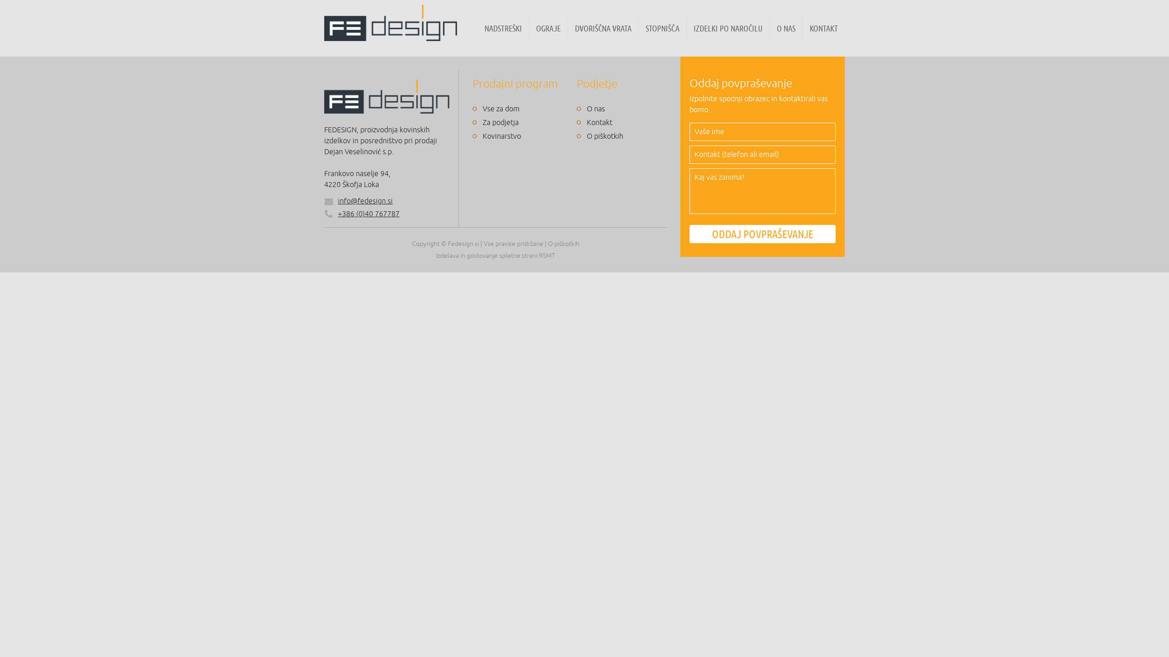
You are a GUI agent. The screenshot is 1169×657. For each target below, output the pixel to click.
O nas (786, 28)
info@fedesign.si (365, 201)
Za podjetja (501, 122)
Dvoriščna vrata (603, 28)
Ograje (548, 28)
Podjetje (597, 84)
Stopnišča (662, 28)
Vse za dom (501, 109)
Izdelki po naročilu (728, 28)
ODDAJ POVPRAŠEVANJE (762, 234)
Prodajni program (515, 84)
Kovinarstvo (502, 136)
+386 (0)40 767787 (369, 214)
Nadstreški (503, 28)
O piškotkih (605, 136)
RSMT (547, 256)
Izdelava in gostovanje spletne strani (486, 256)
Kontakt (824, 28)
